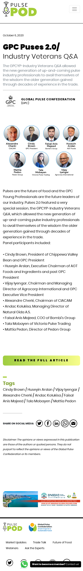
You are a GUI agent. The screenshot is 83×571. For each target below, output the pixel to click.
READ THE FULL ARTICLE (41, 360)
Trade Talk (39, 542)
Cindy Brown (14, 389)
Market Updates (16, 542)
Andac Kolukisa (48, 395)
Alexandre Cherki (17, 395)
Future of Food (62, 542)
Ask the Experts (34, 548)
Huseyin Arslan (40, 389)
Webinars (12, 548)
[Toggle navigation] (74, 9)
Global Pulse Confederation (48, 99)
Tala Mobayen (38, 401)
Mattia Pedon (64, 401)
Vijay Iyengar (66, 389)
